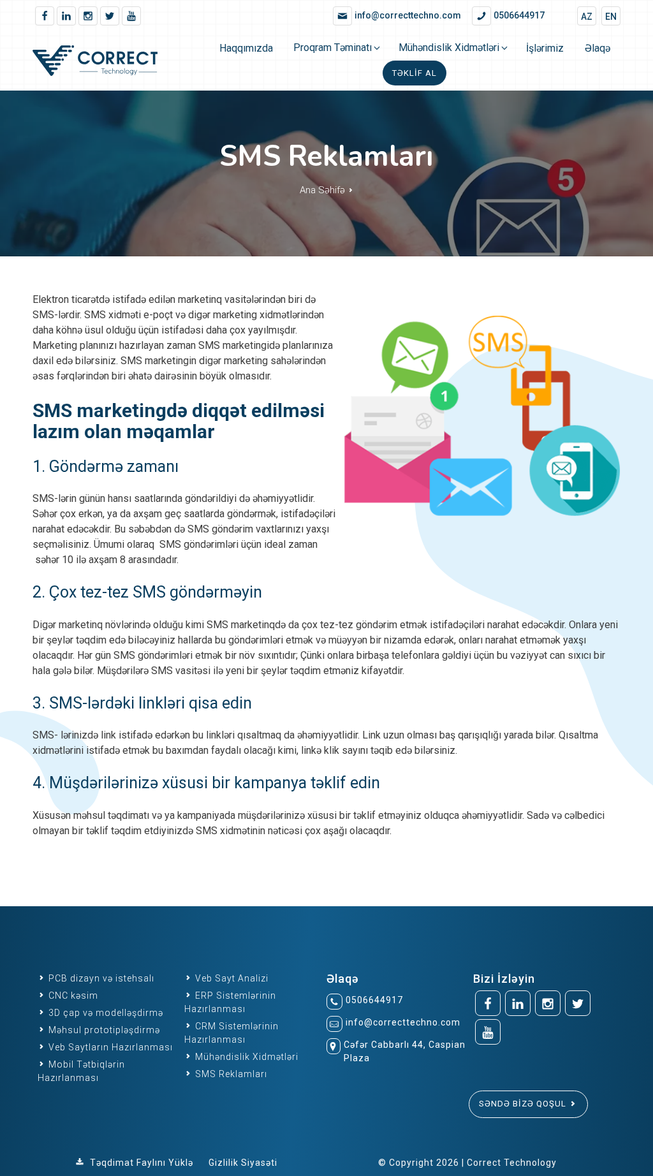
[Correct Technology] (106, 62)
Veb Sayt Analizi (230, 978)
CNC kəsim (72, 995)
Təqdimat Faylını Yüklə (141, 1163)
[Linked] (66, 16)
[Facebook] (44, 16)
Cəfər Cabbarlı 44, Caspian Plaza (405, 1051)
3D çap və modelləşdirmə (104, 1013)
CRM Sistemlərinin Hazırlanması (231, 1033)
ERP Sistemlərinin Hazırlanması (230, 1002)
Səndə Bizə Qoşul (524, 1103)
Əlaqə (597, 48)
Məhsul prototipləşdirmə (103, 1030)
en (611, 16)
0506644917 (374, 1000)
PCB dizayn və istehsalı (100, 978)
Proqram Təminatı (332, 47)
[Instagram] (88, 16)
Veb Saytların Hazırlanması (109, 1047)
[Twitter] (109, 16)
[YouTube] (131, 16)
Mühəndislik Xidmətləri (449, 47)
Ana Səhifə (324, 190)
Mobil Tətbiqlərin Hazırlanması (81, 1071)
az (586, 16)
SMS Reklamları (230, 1074)
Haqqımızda (246, 48)
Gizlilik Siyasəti (243, 1163)
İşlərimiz (545, 48)
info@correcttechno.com (403, 1022)
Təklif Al (414, 73)
